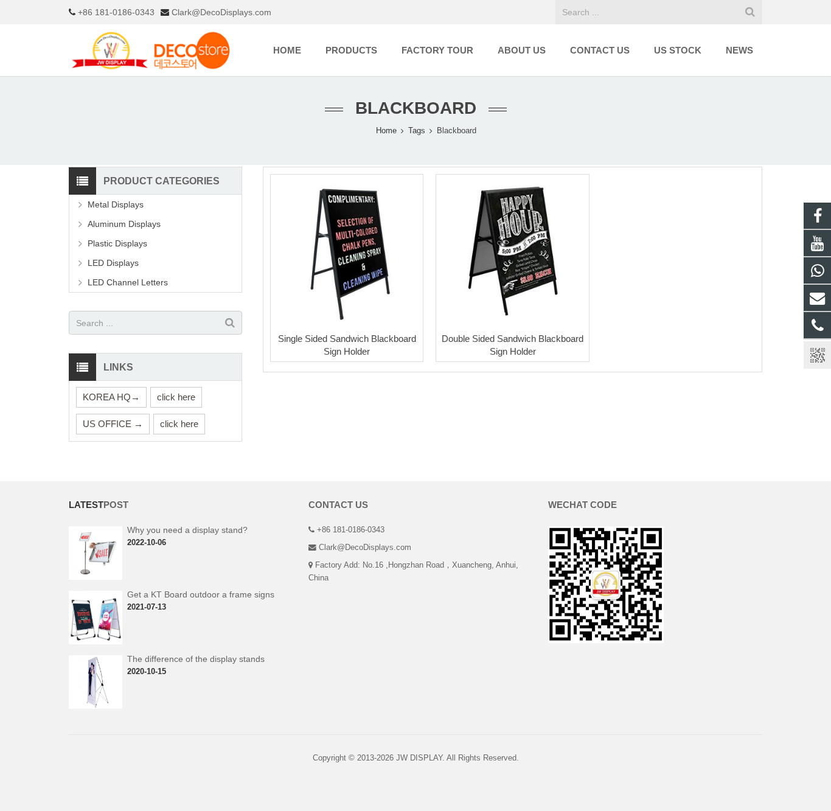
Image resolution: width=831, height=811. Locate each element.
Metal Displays (116, 204)
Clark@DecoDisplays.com (220, 12)
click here (176, 397)
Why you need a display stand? (187, 530)
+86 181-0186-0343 (115, 12)
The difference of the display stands (196, 659)
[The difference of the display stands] (95, 706)
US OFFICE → (113, 424)
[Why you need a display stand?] (95, 577)
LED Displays (113, 263)
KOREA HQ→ (111, 397)
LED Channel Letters (128, 282)
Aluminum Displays (124, 224)
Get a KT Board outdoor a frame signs (200, 594)
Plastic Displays (117, 243)
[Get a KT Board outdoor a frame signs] (95, 642)
